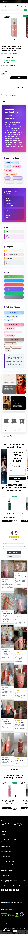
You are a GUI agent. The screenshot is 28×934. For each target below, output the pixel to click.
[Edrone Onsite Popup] (14, 467)
